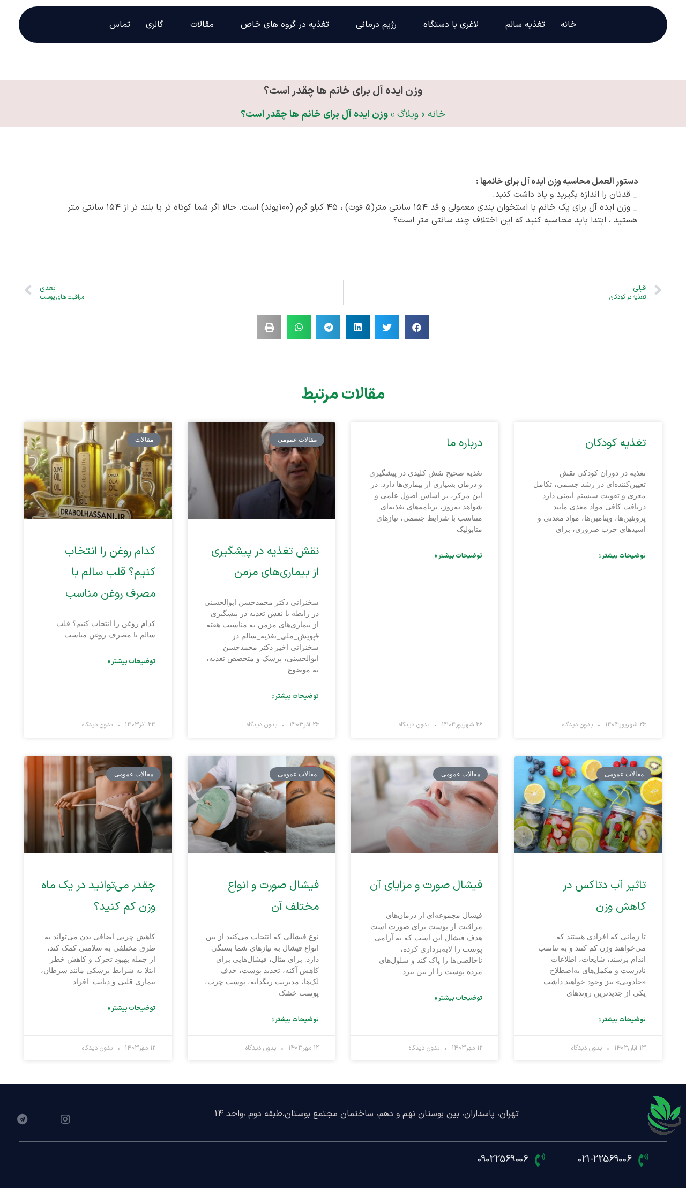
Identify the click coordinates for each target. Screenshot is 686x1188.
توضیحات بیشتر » (622, 556)
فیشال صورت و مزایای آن (426, 885)
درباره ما (464, 443)
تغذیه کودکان (615, 443)
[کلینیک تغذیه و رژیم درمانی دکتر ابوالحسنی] (665, 1116)
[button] (417, 327)
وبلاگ (408, 114)
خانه (436, 114)
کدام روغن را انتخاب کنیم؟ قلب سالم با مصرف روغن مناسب (110, 573)
